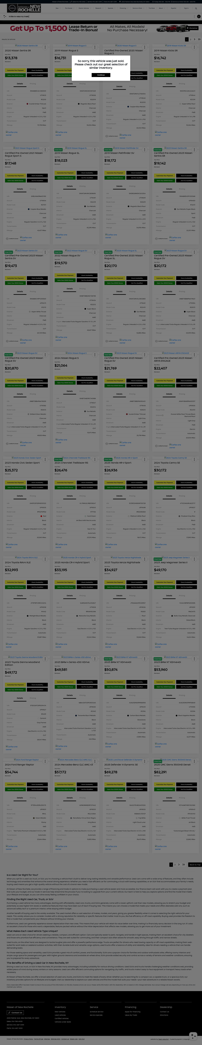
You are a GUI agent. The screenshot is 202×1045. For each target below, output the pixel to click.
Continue (101, 75)
